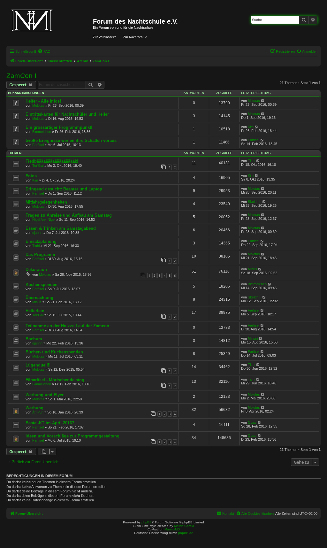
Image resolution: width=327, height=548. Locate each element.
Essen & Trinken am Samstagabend (61, 228)
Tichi (251, 161)
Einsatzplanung (41, 241)
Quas (252, 422)
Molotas (38, 105)
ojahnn (37, 233)
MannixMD (172, 529)
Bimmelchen (41, 132)
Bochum (34, 338)
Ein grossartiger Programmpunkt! (59, 127)
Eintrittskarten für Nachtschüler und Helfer (67, 114)
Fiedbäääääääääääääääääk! (52, 161)
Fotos (31, 176)
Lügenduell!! (38, 365)
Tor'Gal (37, 165)
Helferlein (35, 310)
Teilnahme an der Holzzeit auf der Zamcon (67, 325)
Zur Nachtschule (135, 37)
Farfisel (38, 145)
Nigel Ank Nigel (43, 219)
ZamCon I (21, 75)
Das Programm (40, 254)
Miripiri (253, 338)
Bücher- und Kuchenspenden (54, 352)
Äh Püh (37, 412)
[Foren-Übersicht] (50, 24)
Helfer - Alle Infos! (43, 101)
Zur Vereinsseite (105, 37)
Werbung (34, 407)
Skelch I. (254, 202)
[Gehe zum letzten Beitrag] (263, 101)
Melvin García (184, 526)
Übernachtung (39, 297)
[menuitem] (44, 51)
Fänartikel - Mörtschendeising (55, 379)
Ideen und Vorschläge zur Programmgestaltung (72, 436)
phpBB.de (185, 533)
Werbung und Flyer (45, 394)
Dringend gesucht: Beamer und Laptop (64, 189)
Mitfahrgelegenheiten (46, 202)
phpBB (146, 522)
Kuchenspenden (41, 284)
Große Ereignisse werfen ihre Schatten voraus (71, 140)
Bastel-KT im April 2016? (50, 423)
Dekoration (36, 269)
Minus (252, 269)
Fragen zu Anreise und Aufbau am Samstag (69, 215)
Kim (251, 127)
